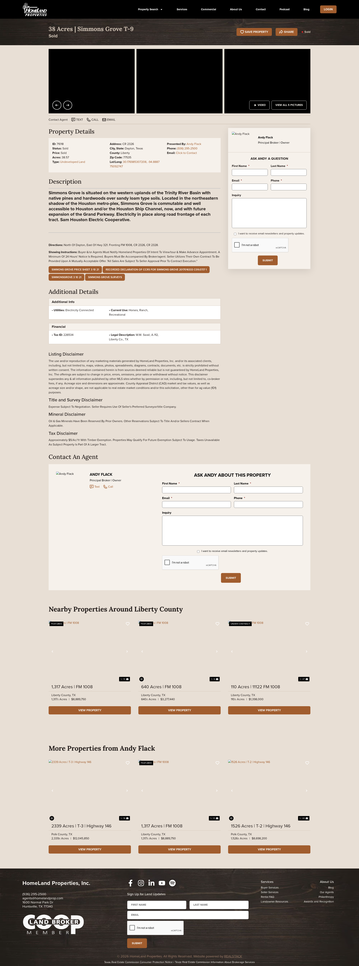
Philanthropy (326, 897)
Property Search (148, 9)
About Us (236, 9)
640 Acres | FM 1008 (161, 687)
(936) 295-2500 (187, 148)
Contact (261, 9)
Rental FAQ (267, 897)
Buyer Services (270, 888)
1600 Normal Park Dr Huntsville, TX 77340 (37, 904)
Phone (276, 181)
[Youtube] (162, 883)
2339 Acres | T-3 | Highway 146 (81, 826)
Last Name (279, 166)
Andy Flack (194, 144)
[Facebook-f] (130, 883)
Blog (306, 9)
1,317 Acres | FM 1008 (72, 687)
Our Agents (327, 892)
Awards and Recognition (319, 902)
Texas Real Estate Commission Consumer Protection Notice (138, 962)
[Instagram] (141, 883)
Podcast (285, 9)
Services (182, 9)
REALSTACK (233, 956)
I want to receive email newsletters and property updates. (271, 233)
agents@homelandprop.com (42, 898)
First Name (240, 166)
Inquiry (236, 195)
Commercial (208, 9)
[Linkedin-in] (151, 883)
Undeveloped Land (72, 162)
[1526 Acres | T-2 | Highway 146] (269, 790)
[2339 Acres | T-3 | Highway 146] (90, 790)
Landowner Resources (274, 902)
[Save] (127, 624)
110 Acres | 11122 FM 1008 (255, 687)
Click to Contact (186, 153)
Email (237, 181)
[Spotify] (172, 883)
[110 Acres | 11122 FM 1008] (269, 651)
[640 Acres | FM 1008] (179, 651)
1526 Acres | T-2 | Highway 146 (260, 826)
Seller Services (269, 892)
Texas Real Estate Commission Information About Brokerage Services (215, 962)
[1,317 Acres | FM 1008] (90, 651)
